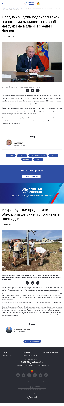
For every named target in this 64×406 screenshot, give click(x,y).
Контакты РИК (7, 355)
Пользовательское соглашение (32, 384)
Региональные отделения (50, 352)
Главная (4, 8)
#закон (22, 155)
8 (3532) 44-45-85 (32, 362)
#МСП (53, 155)
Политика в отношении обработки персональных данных (32, 387)
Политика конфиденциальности (32, 386)
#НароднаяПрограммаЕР (32, 341)
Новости (22, 8)
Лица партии (26, 352)
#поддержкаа (26, 159)
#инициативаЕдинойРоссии (37, 155)
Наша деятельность (13, 8)
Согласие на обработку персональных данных (32, 389)
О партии (5, 352)
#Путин (11, 155)
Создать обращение (31, 176)
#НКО (38, 159)
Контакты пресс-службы (30, 355)
